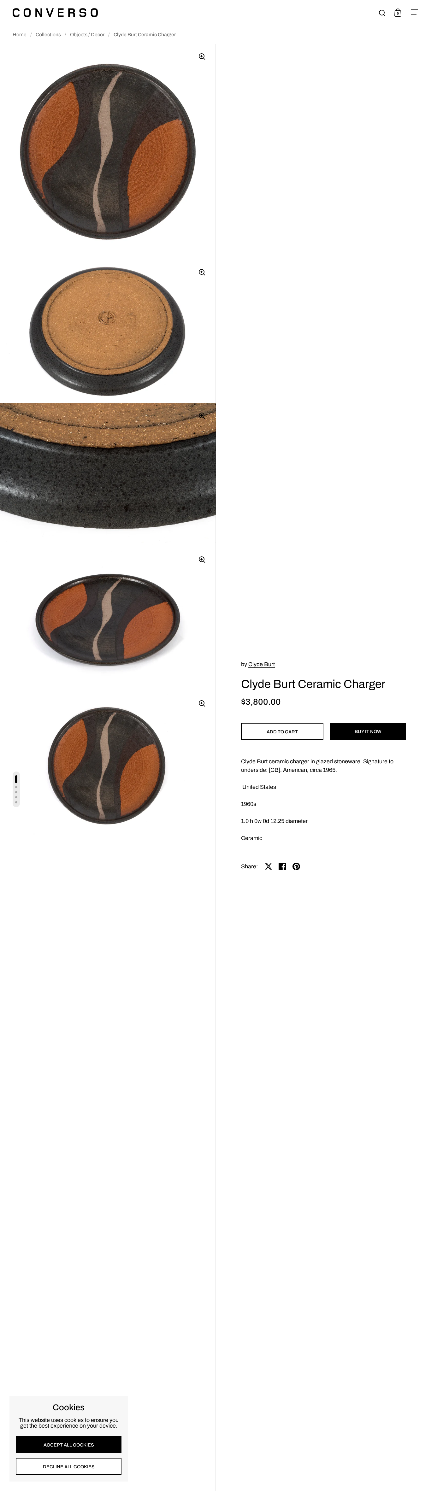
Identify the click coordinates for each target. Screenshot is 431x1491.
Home (20, 34)
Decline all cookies (69, 1466)
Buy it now (368, 731)
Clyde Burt (261, 664)
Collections (48, 34)
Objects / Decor (87, 34)
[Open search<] (382, 12)
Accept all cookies (69, 1444)
